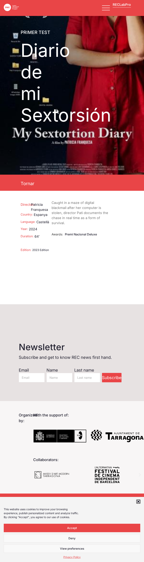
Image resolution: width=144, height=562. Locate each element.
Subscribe (112, 377)
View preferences (72, 548)
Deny (72, 538)
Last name (84, 370)
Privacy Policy (72, 557)
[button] (138, 501)
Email (24, 370)
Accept (72, 528)
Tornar (27, 183)
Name (52, 370)
